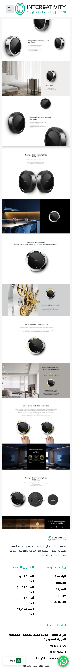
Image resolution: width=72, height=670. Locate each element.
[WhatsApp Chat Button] (63, 661)
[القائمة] (10, 9)
